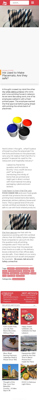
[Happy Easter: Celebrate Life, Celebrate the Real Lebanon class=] (29, 316)
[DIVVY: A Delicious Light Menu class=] (29, 372)
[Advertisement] (19, 47)
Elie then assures (9, 233)
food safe (11, 276)
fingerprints (25, 273)
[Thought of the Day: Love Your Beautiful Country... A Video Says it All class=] (10, 372)
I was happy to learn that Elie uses (17, 191)
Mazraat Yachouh (22, 268)
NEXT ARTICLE (29, 293)
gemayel (26, 271)
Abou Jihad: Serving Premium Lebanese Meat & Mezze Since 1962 (10, 356)
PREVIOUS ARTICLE (8, 294)
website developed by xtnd (19, 399)
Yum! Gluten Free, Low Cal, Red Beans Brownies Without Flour (10, 330)
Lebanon (11, 268)
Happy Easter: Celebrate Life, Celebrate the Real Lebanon (29, 330)
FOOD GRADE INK (15, 271)
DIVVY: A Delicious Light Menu (29, 383)
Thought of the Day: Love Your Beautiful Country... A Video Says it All (10, 386)
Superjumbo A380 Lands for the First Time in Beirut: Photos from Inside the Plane (29, 357)
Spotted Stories (18, 279)
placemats (20, 276)
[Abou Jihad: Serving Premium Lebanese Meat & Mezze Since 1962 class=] (10, 343)
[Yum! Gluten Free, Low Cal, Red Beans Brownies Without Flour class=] (10, 316)
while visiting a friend (15, 92)
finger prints (14, 273)
